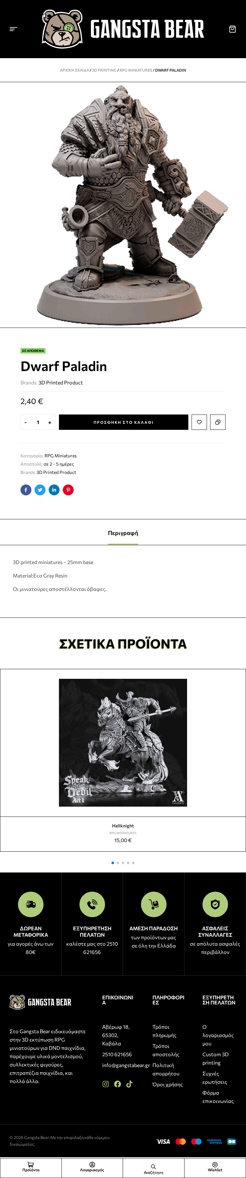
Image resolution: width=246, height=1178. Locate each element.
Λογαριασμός (92, 1169)
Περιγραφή (123, 532)
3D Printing (104, 70)
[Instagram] (105, 1084)
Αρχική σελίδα (74, 70)
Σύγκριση (218, 422)
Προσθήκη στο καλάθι (124, 422)
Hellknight (123, 825)
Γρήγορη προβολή (238, 691)
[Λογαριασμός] (92, 1164)
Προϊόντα (30, 1169)
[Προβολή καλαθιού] (232, 29)
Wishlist (215, 1169)
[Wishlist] (215, 1164)
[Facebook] (117, 1084)
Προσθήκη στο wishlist (199, 422)
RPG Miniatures (135, 70)
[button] (112, 863)
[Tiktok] (129, 1084)
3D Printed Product (60, 382)
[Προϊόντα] (31, 1164)
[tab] (123, 532)
